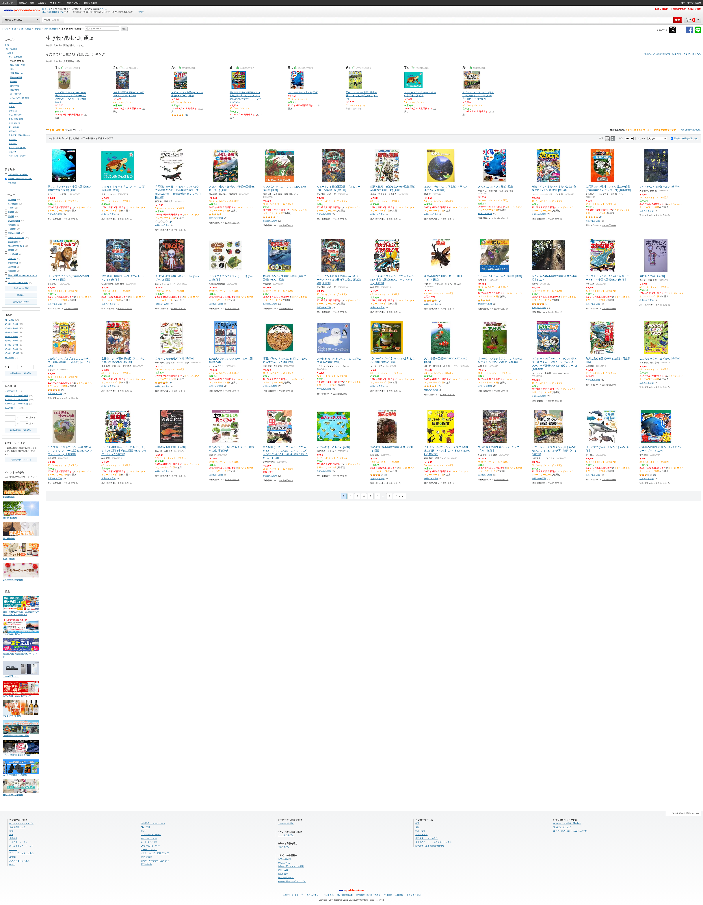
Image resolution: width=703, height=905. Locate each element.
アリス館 (12, 258)
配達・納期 (283, 870)
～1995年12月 (11, 391)
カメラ (144, 831)
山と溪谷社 (13, 254)
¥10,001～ (9, 357)
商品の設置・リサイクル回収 (291, 866)
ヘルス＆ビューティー (19, 842)
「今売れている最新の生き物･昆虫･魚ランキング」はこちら (671, 54)
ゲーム (12, 864)
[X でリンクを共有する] (672, 32)
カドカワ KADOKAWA (18, 282)
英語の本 (13, 131)
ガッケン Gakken (16, 237)
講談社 (11, 250)
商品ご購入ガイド (286, 877)
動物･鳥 (13, 81)
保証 (417, 827)
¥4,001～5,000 (11, 332)
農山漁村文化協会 (16, 246)
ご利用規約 (328, 895)
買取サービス (421, 834)
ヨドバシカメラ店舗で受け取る (567, 823)
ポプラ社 (12, 199)
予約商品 (12, 183)
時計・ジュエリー (149, 838)
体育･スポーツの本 (17, 156)
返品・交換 (420, 831)
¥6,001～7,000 (11, 341)
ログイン (46, 9)
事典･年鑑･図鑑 (16, 119)
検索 (124, 29)
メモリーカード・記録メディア (155, 853)
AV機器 (12, 857)
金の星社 (12, 267)
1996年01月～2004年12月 (16, 395)
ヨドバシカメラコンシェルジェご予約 (570, 831)
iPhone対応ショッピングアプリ (292, 881)
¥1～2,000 (9, 320)
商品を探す (283, 874)
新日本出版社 (14, 233)
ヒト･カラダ (15, 94)
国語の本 (13, 139)
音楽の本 (13, 143)
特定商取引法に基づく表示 (368, 895)
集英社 (11, 212)
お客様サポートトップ (293, 895)
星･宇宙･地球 (16, 77)
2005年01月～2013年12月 (16, 399)
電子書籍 (13, 838)
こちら (102, 9)
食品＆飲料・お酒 (17, 827)
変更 (141, 12)
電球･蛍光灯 (146, 864)
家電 (11, 831)
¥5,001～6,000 (11, 336)
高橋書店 (12, 271)
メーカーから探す (286, 823)
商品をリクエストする (21, 459)
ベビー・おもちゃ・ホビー (21, 823)
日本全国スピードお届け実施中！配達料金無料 (678, 9)
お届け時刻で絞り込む (691, 130)
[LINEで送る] (698, 32)
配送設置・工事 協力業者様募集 (429, 846)
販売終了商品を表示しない (686, 138)
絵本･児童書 (11, 49)
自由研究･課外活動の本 (19, 135)
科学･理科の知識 (17, 65)
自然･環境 (14, 86)
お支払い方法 (284, 863)
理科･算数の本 (15, 57)
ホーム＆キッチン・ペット (21, 846)
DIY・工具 (145, 827)
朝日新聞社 (13, 263)
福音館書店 (13, 242)
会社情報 (399, 895)
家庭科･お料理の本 (17, 147)
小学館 (11, 208)
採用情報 (388, 895)
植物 (12, 69)
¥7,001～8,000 (11, 345)
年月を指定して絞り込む (21, 430)
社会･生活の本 (15, 102)
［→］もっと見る (21, 288)
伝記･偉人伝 (14, 123)
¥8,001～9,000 (11, 349)
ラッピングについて (562, 827)
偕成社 (11, 216)
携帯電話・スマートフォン (153, 823)
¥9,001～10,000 (12, 353)
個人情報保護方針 (345, 895)
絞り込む (21, 295)
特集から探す (284, 847)
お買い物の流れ (285, 859)
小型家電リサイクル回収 (426, 838)
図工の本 (13, 152)
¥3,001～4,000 (11, 328)
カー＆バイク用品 (149, 842)
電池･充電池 (146, 857)
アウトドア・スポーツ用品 (21, 853)
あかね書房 (13, 204)
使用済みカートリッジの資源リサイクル (433, 842)
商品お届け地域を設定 (53, 12)
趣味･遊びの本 (15, 115)
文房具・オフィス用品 (19, 861)
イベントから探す (286, 835)
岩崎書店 (12, 225)
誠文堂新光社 (14, 221)
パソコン (13, 849)
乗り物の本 (14, 127)
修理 (417, 823)
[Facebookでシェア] (689, 32)
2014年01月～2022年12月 (16, 404)
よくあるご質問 (413, 895)
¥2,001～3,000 (11, 324)
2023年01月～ (11, 408)
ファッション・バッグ (151, 834)
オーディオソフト (149, 849)
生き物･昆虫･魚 (71, 219)
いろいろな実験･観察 (19, 98)
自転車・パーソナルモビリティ (155, 861)
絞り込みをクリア (21, 302)
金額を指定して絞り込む (21, 373)
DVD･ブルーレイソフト (151, 846)
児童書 (10, 53)
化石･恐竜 (14, 90)
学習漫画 (13, 111)
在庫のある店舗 (55, 214)
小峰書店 (12, 229)
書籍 (7, 45)
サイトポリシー (313, 895)
